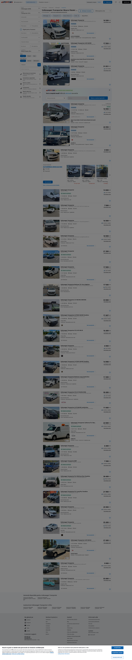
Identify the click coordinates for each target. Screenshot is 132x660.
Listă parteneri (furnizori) (64, 653)
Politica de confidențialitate (18, 653)
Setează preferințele (117, 657)
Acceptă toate (117, 647)
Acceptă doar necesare (117, 652)
